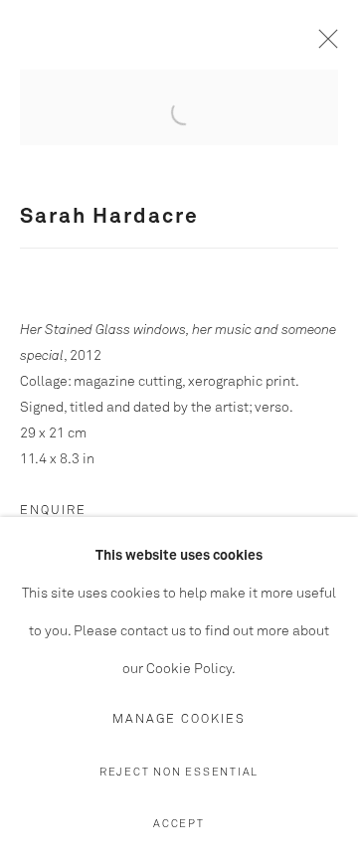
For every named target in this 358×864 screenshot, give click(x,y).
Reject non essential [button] (179, 772)
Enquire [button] (53, 510)
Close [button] (323, 45)
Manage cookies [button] (179, 719)
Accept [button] (179, 823)
